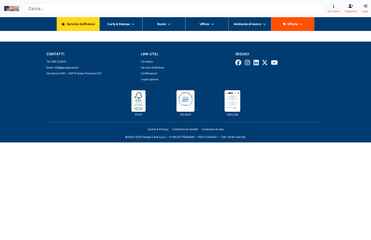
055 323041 (58, 61)
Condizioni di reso (212, 129)
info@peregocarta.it (66, 67)
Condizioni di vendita (185, 129)
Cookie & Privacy (158, 129)
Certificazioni (149, 73)
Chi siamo (147, 61)
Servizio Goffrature (152, 67)
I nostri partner (150, 79)
